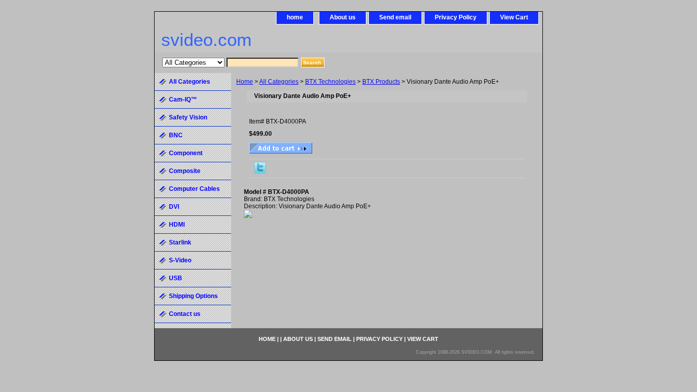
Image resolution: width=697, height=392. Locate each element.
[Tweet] (260, 171)
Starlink (180, 242)
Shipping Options (193, 296)
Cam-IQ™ (183, 99)
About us (343, 17)
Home (244, 81)
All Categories (278, 81)
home (295, 17)
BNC (176, 135)
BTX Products (381, 81)
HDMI (177, 224)
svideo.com (206, 40)
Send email (395, 17)
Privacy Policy (456, 17)
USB (175, 278)
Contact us (185, 313)
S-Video (180, 260)
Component (186, 153)
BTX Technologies (330, 81)
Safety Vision (188, 117)
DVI (174, 206)
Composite (185, 171)
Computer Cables (194, 188)
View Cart (514, 17)
